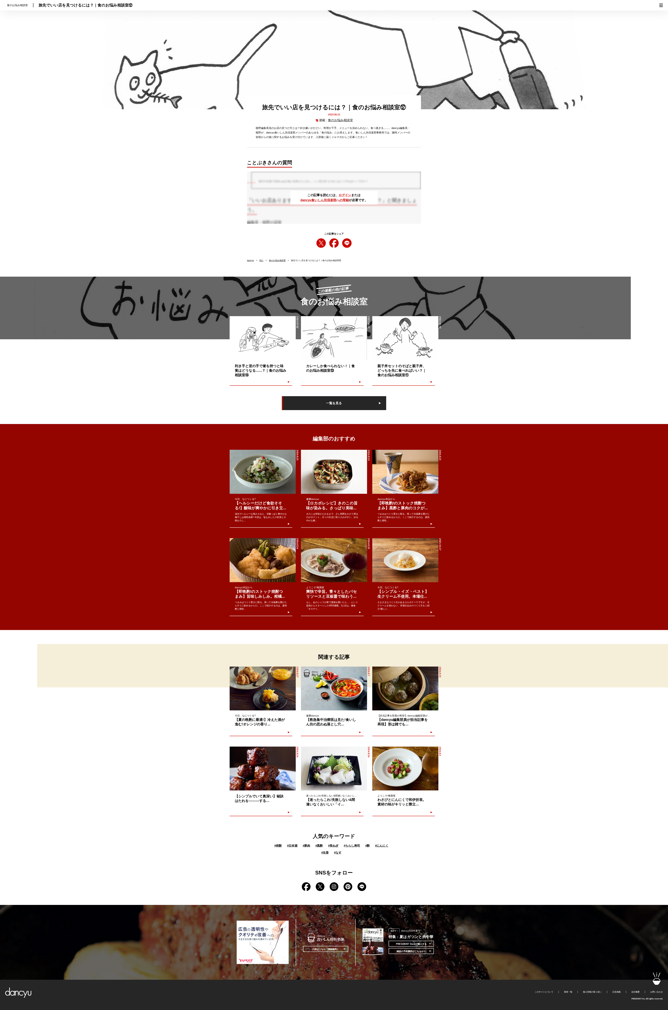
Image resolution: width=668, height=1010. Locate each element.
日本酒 (292, 845)
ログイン (345, 195)
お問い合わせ (656, 992)
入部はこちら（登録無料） (325, 949)
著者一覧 (568, 992)
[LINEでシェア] (347, 243)
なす (337, 852)
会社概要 (635, 992)
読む (261, 260)
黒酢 (319, 845)
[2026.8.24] (334, 472)
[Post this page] (321, 243)
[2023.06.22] (334, 338)
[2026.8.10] (334, 560)
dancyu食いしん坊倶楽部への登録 (324, 200)
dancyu (250, 260)
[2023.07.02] (263, 338)
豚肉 (306, 845)
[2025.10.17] (405, 560)
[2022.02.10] (405, 338)
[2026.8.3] (405, 769)
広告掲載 (616, 992)
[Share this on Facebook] (334, 243)
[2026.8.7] (334, 689)
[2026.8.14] (405, 689)
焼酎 (278, 845)
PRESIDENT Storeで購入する (411, 944)
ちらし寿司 (352, 845)
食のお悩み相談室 (340, 120)
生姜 (325, 852)
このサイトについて (544, 992)
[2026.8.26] (263, 560)
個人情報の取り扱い (592, 992)
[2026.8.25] (263, 472)
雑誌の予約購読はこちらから (411, 951)
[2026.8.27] (263, 689)
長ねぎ (333, 845)
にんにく (381, 845)
